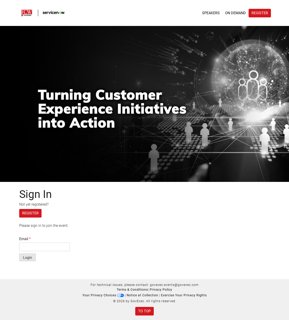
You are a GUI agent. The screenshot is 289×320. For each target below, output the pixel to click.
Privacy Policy (161, 289)
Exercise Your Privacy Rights (184, 295)
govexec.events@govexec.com (174, 285)
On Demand (235, 13)
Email (25, 239)
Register (260, 13)
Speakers (211, 13)
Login (27, 257)
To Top (144, 311)
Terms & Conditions (132, 289)
